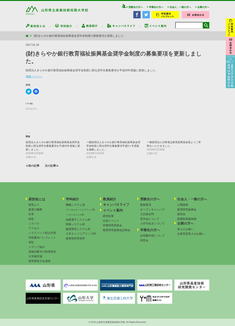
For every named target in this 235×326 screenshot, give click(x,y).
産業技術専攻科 (75, 238)
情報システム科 (75, 224)
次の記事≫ (52, 165)
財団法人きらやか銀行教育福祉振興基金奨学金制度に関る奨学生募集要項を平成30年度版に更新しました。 (53, 146)
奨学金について (149, 218)
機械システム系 (75, 204)
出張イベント (111, 220)
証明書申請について (152, 235)
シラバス (33, 223)
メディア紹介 (36, 246)
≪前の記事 (32, 165)
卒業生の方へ (156, 7)
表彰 (31, 242)
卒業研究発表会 (112, 225)
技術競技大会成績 (39, 260)
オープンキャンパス (152, 209)
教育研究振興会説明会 (116, 230)
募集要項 (145, 204)
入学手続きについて (152, 223)
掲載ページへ (34, 76)
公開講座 (182, 204)
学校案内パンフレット (42, 237)
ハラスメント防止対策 (42, 232)
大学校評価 (35, 256)
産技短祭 (108, 215)
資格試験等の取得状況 (42, 251)
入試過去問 (147, 214)
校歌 (31, 218)
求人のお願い (185, 229)
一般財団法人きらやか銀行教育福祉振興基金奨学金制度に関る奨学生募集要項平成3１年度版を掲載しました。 (113, 146)
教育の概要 (35, 209)
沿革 (31, 214)
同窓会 (144, 240)
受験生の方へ (136, 7)
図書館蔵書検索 (186, 218)
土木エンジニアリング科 (81, 233)
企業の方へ (203, 7)
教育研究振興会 (186, 209)
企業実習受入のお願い (191, 233)
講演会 (181, 214)
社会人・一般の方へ (180, 7)
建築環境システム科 (78, 228)
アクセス (33, 228)
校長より (33, 204)
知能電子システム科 (78, 219)
